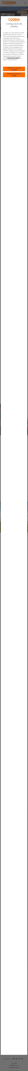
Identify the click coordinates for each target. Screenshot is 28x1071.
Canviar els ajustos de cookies (14, 75)
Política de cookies (13, 58)
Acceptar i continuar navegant (14, 69)
